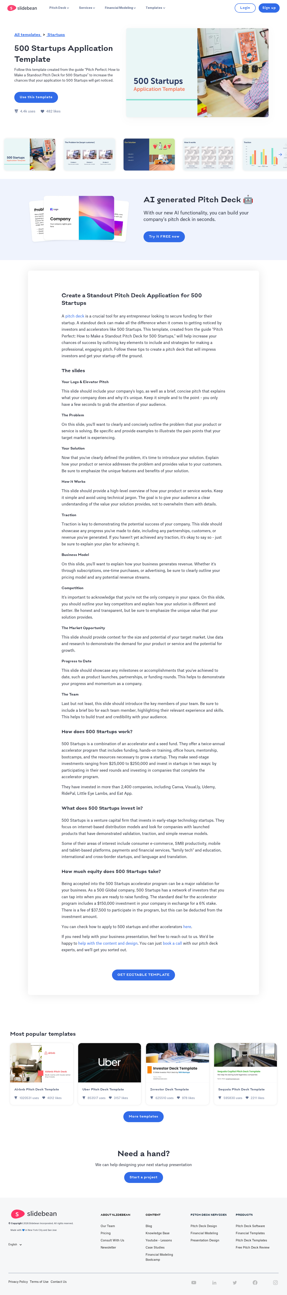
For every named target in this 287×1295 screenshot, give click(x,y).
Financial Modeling (204, 1233)
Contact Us (59, 1281)
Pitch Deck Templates (251, 1240)
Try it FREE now (164, 236)
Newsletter (108, 1247)
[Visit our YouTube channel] (194, 1284)
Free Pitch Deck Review (253, 1247)
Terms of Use (39, 1281)
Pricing (106, 1233)
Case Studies (155, 1247)
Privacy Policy (18, 1281)
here (187, 927)
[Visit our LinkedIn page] (214, 1284)
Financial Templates (250, 1233)
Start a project (144, 1177)
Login (245, 8)
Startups (55, 35)
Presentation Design (205, 1240)
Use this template (36, 97)
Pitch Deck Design (204, 1226)
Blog (149, 1226)
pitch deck (74, 316)
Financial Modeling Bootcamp (159, 1257)
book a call (172, 943)
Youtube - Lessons (159, 1240)
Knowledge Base (158, 1233)
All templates (27, 35)
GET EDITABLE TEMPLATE (143, 975)
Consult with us (112, 1240)
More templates (143, 1116)
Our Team (108, 1226)
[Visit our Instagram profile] (275, 1284)
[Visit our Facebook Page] (255, 1284)
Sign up (269, 8)
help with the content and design (108, 943)
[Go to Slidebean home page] (22, 8)
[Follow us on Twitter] (235, 1284)
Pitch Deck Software (250, 1226)
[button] (59, 8)
